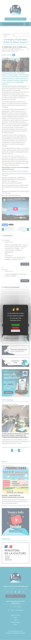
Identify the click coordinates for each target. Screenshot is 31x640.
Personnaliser (15, 330)
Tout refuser (15, 327)
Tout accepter (15, 324)
